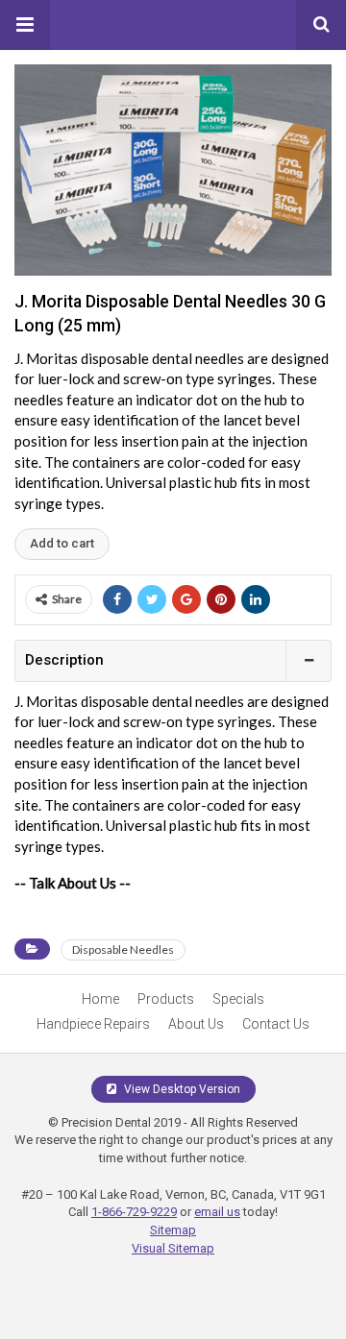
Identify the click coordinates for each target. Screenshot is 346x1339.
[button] (25, 25)
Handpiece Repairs (93, 1024)
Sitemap (173, 1230)
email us (217, 1212)
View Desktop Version (180, 1089)
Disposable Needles (123, 949)
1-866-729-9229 (134, 1212)
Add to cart (62, 543)
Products (165, 999)
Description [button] (64, 660)
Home (100, 999)
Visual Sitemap (173, 1248)
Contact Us (275, 1024)
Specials (238, 999)
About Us (196, 1024)
